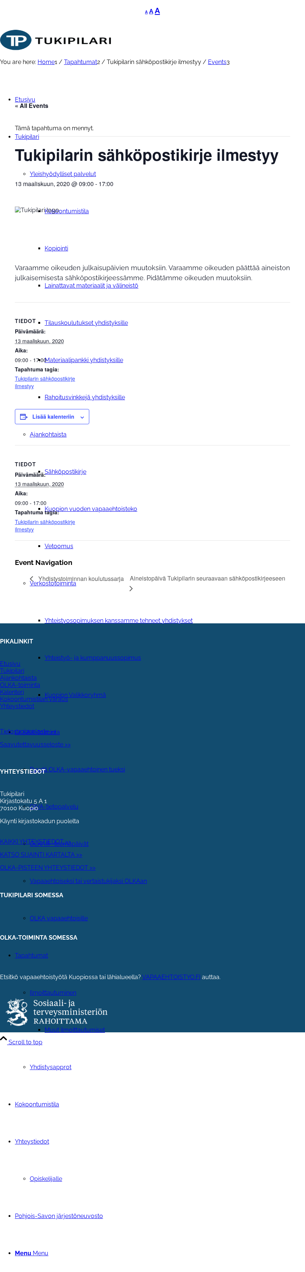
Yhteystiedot (17, 706)
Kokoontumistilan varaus (34, 699)
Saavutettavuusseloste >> (35, 744)
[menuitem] (175, 620)
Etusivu (10, 663)
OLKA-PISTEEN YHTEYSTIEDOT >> (48, 867)
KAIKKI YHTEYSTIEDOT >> (35, 841)
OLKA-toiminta (20, 684)
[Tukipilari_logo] (56, 56)
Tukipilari (12, 670)
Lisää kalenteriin (53, 416)
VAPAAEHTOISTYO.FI (171, 977)
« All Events (31, 105)
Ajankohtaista (18, 677)
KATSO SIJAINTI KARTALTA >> (41, 854)
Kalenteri (12, 692)
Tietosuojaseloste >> (28, 731)
